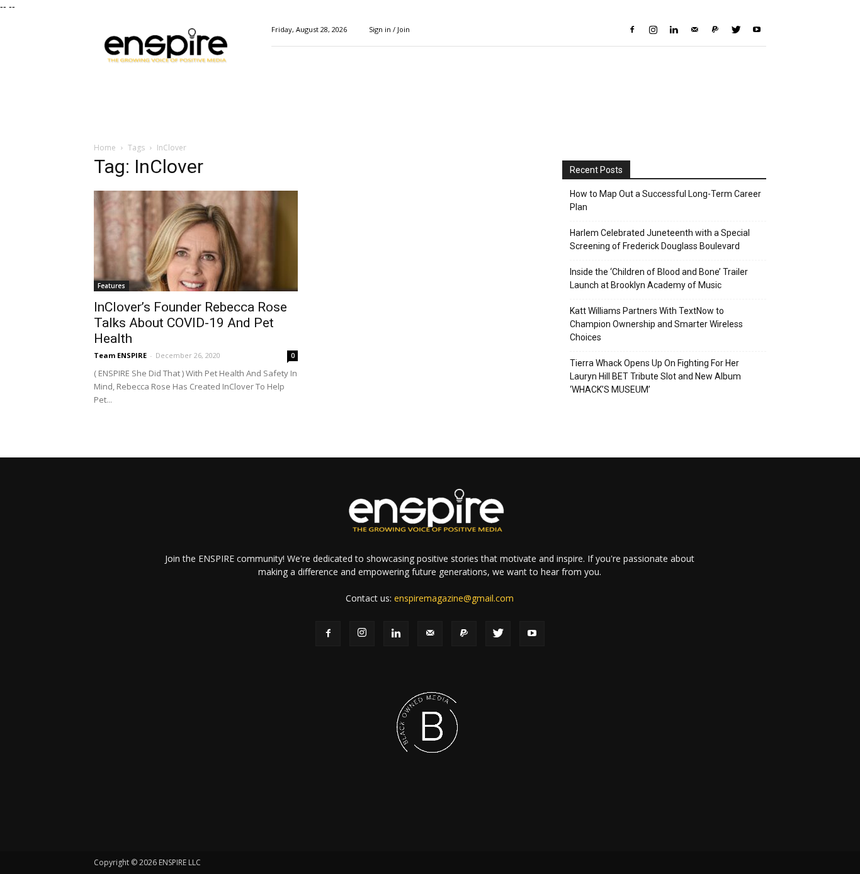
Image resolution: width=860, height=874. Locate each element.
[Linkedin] (673, 29)
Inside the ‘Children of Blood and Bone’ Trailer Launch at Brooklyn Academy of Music (659, 278)
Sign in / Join (389, 29)
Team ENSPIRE (120, 355)
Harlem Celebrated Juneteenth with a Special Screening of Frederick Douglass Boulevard (660, 239)
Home (105, 147)
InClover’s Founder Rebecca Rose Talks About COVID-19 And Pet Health (190, 323)
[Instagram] (652, 29)
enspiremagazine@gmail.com (454, 598)
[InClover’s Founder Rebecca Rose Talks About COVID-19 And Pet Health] (196, 241)
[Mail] (694, 29)
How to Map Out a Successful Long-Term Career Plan (665, 200)
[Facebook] (632, 29)
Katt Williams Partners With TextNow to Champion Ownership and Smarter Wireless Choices (656, 324)
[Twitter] (736, 29)
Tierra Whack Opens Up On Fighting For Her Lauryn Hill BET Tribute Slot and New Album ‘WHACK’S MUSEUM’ (655, 376)
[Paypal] (715, 29)
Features (111, 285)
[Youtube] (756, 29)
